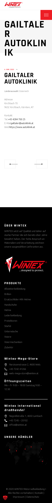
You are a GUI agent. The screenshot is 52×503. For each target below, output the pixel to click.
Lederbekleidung (13, 315)
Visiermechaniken (13, 342)
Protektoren (10, 320)
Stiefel (7, 326)
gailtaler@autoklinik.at (22, 123)
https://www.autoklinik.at (22, 127)
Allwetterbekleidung (14, 288)
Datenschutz (32, 497)
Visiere (7, 336)
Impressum (18, 497)
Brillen (7, 294)
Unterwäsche (11, 331)
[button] (5, 498)
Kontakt (39, 493)
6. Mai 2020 (9, 69)
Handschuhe (10, 304)
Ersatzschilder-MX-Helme (17, 299)
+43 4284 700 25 (16, 119)
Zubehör (8, 347)
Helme (7, 310)
